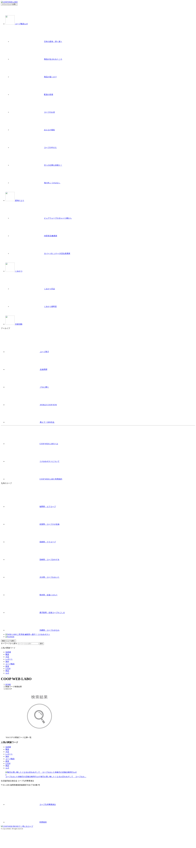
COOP (7, 669)
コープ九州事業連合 (47, 804)
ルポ (7, 673)
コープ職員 (10, 664)
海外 (7, 662)
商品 (7, 671)
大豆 (7, 657)
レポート (9, 659)
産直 (7, 666)
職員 (7, 654)
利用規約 (43, 822)
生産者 (8, 652)
